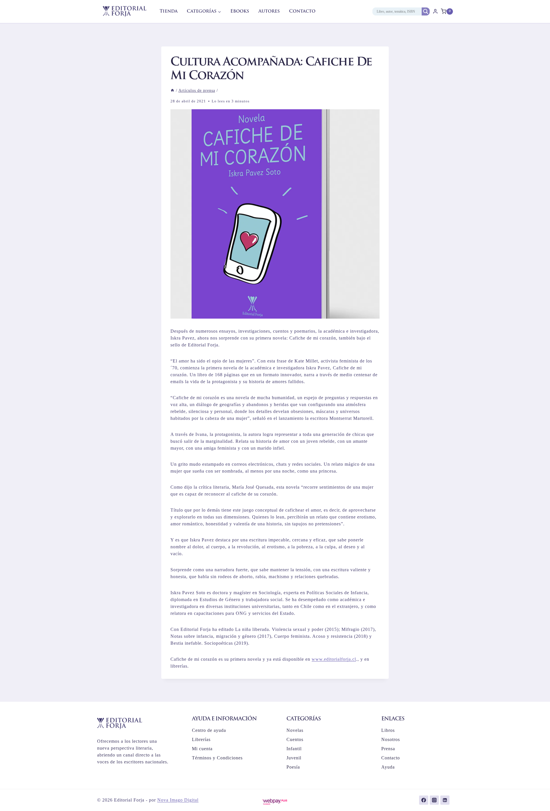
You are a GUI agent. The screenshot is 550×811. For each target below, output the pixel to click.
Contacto (302, 11)
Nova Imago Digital (178, 800)
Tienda (169, 11)
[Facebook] (423, 800)
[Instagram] (434, 800)
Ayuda (388, 767)
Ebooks (239, 11)
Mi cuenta (202, 748)
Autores (269, 11)
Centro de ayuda (209, 730)
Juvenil (293, 757)
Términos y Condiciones (217, 757)
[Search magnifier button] (426, 11)
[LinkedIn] (444, 800)
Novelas (294, 730)
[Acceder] (435, 11)
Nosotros (390, 739)
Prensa (388, 748)
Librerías (201, 739)
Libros (388, 730)
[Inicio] (172, 90)
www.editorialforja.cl (334, 659)
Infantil (294, 748)
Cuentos (294, 739)
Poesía (293, 767)
